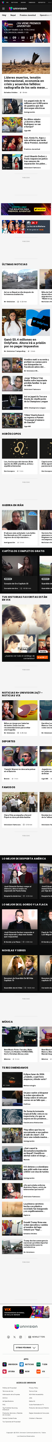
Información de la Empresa (11, 1394)
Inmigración (29, 112)
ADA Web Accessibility (36, 1394)
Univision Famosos (32, 168)
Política (27, 1104)
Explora (27, 1215)
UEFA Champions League (35, 408)
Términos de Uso (8, 1391)
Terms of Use (33, 1391)
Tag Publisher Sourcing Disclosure (10, 1409)
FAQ (4, 1404)
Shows (23, 2)
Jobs (30, 1398)
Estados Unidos (11, 93)
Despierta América (12, 896)
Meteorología (30, 1086)
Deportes (41, 2)
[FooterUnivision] (26, 1326)
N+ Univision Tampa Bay (14, 351)
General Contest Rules (10, 1418)
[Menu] (3, 9)
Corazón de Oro (11, 588)
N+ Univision (9, 302)
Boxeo (6, 779)
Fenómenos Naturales (33, 1123)
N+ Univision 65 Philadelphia (30, 371)
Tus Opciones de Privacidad (11, 1422)
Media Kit (32, 1401)
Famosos (32, 2)
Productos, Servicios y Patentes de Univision (12, 1414)
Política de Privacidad (10, 1388)
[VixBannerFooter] (26, 1312)
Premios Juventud (32, 149)
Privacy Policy (33, 1388)
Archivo (5, 1398)
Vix (7, 2)
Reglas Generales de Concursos (39, 1413)
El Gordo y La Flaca (12, 942)
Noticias (14, 2)
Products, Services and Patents (39, 1408)
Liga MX (27, 131)
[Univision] (18, 8)
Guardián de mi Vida (13, 988)
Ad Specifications (8, 1401)
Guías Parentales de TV (36, 1404)
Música (7, 1059)
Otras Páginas (23, 1347)
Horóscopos (9, 471)
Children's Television (35, 1418)
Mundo (27, 1160)
